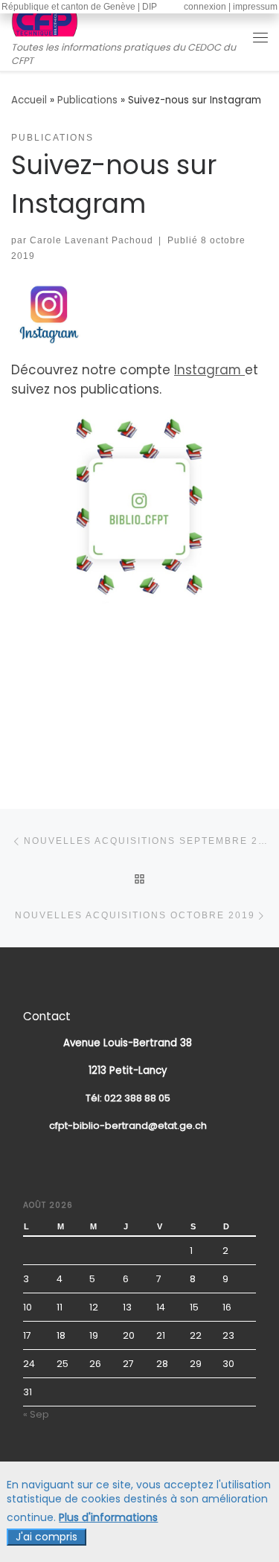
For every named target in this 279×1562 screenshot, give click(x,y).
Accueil (29, 100)
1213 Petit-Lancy (128, 1070)
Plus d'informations (108, 1518)
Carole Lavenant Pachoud (91, 240)
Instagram (209, 370)
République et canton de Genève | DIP (79, 6)
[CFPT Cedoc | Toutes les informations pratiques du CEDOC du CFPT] (44, 22)
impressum (255, 6)
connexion (205, 6)
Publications (87, 100)
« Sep (36, 1414)
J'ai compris (46, 1536)
